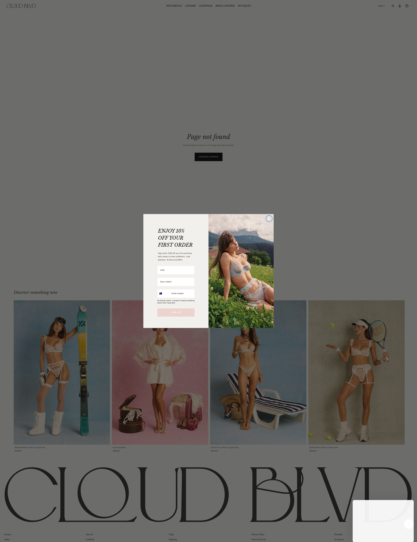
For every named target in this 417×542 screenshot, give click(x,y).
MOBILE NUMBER (164, 287)
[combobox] (164, 293)
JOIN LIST (176, 312)
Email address (162, 275)
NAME (159, 264)
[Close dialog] (269, 218)
